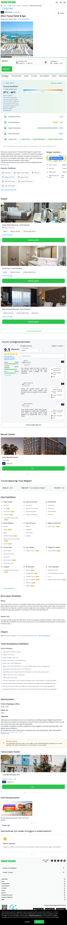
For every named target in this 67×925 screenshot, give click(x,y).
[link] (1, 5)
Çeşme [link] (19, 5)
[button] (33, 38)
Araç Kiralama (5, 886)
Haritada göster (57, 158)
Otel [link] (5, 5)
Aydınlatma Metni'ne (35, 915)
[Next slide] (63, 212)
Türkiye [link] (9, 5)
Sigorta (3, 892)
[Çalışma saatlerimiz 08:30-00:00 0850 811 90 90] (56, 2)
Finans (3, 890)
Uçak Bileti (4, 879)
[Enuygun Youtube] (65, 861)
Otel (2, 881)
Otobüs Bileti (5, 883)
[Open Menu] (64, 2)
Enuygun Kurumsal (6, 895)
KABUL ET (39, 921)
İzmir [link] (14, 5)
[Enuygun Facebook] (52, 861)
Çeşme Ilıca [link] (25, 5)
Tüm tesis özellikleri (56, 83)
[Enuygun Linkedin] (61, 861)
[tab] (5, 76)
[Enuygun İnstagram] (55, 861)
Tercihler (27, 921)
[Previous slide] (4, 212)
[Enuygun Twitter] (58, 861)
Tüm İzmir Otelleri (7, 8)
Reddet (55, 915)
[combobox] (32, 63)
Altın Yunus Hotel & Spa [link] (35, 5)
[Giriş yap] (60, 2)
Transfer (4, 888)
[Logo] (8, 2)
